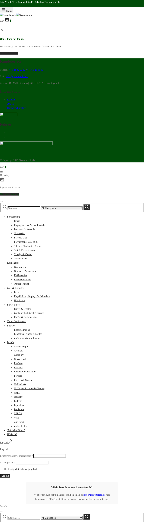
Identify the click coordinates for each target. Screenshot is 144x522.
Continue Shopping (9, 194)
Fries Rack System (23, 380)
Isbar (16, 292)
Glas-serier (19, 233)
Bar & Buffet (13, 304)
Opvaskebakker (21, 283)
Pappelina (19, 405)
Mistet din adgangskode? (27, 469)
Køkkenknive (20, 275)
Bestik (17, 221)
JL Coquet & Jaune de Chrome (29, 388)
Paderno (18, 401)
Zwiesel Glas (20, 426)
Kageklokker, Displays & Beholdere (32, 296)
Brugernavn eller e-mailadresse (16, 456)
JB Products (20, 384)
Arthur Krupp (21, 346)
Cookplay (19, 355)
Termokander (20, 258)
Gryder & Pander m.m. (25, 271)
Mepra (17, 392)
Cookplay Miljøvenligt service (29, 313)
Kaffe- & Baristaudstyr (25, 317)
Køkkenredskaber (22, 279)
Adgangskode (7, 462)
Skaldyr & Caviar (23, 254)
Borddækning (13, 216)
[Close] (1, 171)
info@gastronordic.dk (49, 2)
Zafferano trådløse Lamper (27, 338)
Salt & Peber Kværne (24, 250)
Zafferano (19, 422)
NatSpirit (18, 396)
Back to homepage (9, 53)
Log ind (5, 475)
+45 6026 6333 (25, 2)
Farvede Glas (20, 237)
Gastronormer (21, 267)
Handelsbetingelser (16, 108)
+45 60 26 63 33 (35, 69)
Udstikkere (19, 300)
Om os (10, 104)
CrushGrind (20, 359)
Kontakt (11, 99)
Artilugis (18, 350)
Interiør (11, 325)
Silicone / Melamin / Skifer (27, 246)
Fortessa (18, 376)
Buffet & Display (22, 309)
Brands (10, 342)
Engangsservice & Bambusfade (29, 225)
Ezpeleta (18, 367)
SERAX (18, 413)
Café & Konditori (16, 288)
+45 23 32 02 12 (17, 69)
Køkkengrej (13, 263)
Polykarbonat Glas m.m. (26, 242)
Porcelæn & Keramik (24, 229)
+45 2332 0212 (7, 2)
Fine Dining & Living (25, 371)
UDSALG (12, 434)
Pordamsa (19, 409)
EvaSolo (18, 363)
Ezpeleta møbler (22, 330)
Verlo (16, 417)
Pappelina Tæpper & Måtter (28, 334)
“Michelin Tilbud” (16, 430)
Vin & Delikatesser (16, 321)
